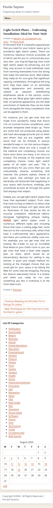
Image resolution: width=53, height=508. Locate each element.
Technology (14, 426)
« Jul (5, 485)
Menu (7, 18)
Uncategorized (16, 432)
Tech (10, 422)
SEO (10, 405)
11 (12, 463)
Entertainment (16, 352)
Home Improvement (19, 382)
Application (14, 328)
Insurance (13, 385)
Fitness (12, 362)
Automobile (14, 332)
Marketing (14, 392)
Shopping (13, 409)
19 (19, 469)
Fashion (12, 355)
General (12, 372)
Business (17, 289)
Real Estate (14, 402)
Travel (11, 429)
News (11, 395)
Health (12, 375)
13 (25, 463)
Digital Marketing (17, 345)
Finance (12, 358)
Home (11, 379)
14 (32, 463)
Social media (15, 412)
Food (11, 365)
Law (10, 389)
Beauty (12, 335)
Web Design (14, 436)
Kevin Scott (18, 41)
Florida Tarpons (13, 7)
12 (19, 463)
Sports (12, 419)
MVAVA (7, 220)
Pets (10, 399)
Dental (12, 342)
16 (46, 463)
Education (13, 348)
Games (12, 369)
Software (13, 416)
